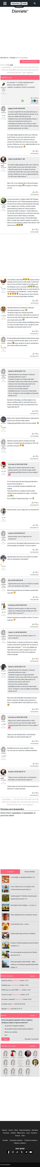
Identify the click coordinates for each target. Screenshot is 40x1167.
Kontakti (5, 1140)
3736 (33, 67)
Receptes (34, 1133)
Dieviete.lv (4, 58)
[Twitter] (21, 1152)
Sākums (4, 1130)
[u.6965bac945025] (5, 1071)
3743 (21, 70)
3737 (37, 67)
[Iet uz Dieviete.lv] (20, 7)
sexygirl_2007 (20, 1075)
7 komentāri (35, 1039)
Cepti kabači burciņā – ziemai (20, 924)
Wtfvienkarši (5, 1057)
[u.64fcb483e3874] (28, 1071)
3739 (6, 70)
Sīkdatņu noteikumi (20, 1143)
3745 (29, 70)
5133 (24, 72)
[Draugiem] (17, 1152)
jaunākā (7, 65)
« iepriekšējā (5, 67)
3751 (19, 72)
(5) (16, 967)
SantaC (3, 312)
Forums (12, 58)
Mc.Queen (13, 1057)
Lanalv (3, 514)
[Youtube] (30, 1152)
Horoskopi (6, 1133)
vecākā (11, 65)
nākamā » (30, 72)
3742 (18, 70)
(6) (30, 889)
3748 (8, 72)
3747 (37, 70)
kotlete (28, 1057)
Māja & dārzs (21, 1133)
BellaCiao (3, 671)
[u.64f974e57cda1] (28, 1053)
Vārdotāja (3, 753)
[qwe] (13, 1062)
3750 (16, 72)
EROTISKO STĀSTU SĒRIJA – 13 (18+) (22, 905)
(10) (26, 899)
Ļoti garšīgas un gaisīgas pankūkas (21, 877)
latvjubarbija (20, 1057)
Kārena (35, 1057)
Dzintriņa (3, 468)
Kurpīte (3, 721)
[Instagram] (12, 1152)
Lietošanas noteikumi (16, 1140)
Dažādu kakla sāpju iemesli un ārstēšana (23, 933)
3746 (33, 70)
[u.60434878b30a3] (5, 1062)
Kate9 (3, 284)
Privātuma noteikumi (30, 1140)
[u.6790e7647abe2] (5, 1053)
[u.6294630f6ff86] (35, 1053)
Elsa (35, 1066)
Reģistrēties (16, 3)
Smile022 (28, 1075)
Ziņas (28, 1133)
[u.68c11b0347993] (28, 1062)
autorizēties (28, 813)
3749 (12, 72)
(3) (35, 905)
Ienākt (24, 3)
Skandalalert (13, 1075)
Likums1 (3, 609)
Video (23, 1135)
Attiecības (35, 1130)
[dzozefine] (35, 1062)
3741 (14, 70)
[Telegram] (26, 1152)
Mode (16, 1130)
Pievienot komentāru (29, 62)
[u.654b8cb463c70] (20, 1062)
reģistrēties (16, 813)
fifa (3, 562)
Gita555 (5, 1066)
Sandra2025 (28, 1066)
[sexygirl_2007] (20, 1071)
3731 (14, 67)
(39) (33, 877)
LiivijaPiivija (20, 1066)
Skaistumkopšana (24, 1130)
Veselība (13, 1133)
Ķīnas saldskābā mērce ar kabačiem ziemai (24, 915)
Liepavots (3, 112)
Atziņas (17, 1135)
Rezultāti (27, 1039)
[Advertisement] (20, 35)
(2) (18, 946)
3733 (22, 67)
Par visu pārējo (22, 58)
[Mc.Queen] (13, 1053)
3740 (10, 70)
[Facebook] (8, 1152)
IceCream (3, 423)
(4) (19, 955)
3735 (29, 67)
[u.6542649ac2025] (13, 1071)
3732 (18, 67)
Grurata (5, 1075)
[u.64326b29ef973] (20, 1053)
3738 (3, 70)
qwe (13, 1066)
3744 (25, 70)
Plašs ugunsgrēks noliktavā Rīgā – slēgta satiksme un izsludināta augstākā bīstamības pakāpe (24, 964)
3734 (25, 67)
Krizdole (3, 343)
